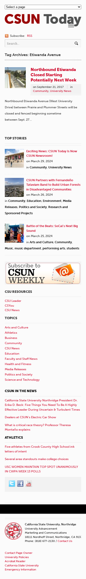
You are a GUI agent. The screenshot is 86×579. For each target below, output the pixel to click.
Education (34, 201)
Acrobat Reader (15, 561)
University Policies (17, 557)
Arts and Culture (41, 242)
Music (9, 248)
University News (60, 91)
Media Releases (15, 369)
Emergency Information (20, 569)
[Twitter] (12, 483)
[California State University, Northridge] (43, 24)
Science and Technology (22, 379)
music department (28, 248)
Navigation (71, 25)
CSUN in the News (21, 391)
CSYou (9, 305)
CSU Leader (13, 301)
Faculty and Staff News (21, 359)
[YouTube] (29, 483)
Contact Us (65, 541)
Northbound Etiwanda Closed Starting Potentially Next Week (53, 75)
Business (11, 338)
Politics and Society (33, 207)
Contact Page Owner (18, 553)
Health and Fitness (18, 364)
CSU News (12, 310)
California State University (22, 565)
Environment (52, 201)
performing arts (54, 248)
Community (40, 91)
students (73, 248)
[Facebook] (20, 483)
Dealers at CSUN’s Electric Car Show (30, 417)
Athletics (11, 332)
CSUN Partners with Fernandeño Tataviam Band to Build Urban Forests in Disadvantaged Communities (53, 184)
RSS (29, 36)
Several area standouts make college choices (37, 459)
